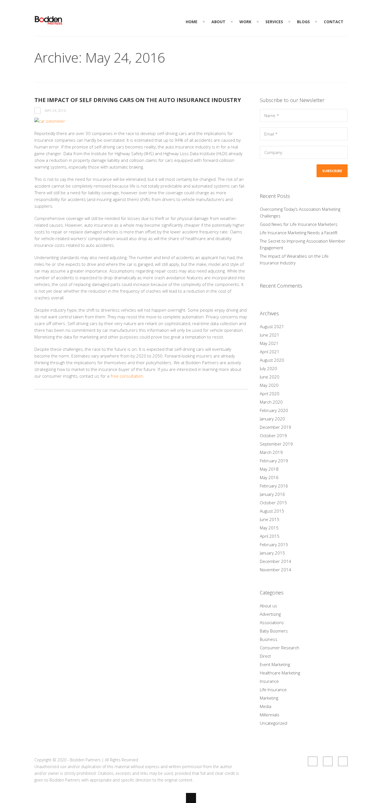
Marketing (269, 698)
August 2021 (272, 326)
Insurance (269, 681)
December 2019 (275, 427)
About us (268, 605)
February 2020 (274, 410)
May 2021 (269, 343)
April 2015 (269, 536)
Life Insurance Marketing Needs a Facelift (299, 232)
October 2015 (273, 502)
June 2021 (269, 335)
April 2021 (269, 351)
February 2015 (274, 544)
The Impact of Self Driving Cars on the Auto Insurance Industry (137, 100)
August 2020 (272, 360)
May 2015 (269, 527)
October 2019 (273, 435)
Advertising (270, 614)
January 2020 (272, 418)
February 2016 (274, 486)
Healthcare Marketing (280, 673)
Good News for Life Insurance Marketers (299, 224)
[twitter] (343, 761)
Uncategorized (273, 723)
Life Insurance (273, 689)
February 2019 (274, 460)
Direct (265, 656)
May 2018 (269, 469)
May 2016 (269, 477)
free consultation (126, 376)
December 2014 (275, 561)
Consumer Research (279, 647)
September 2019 (276, 444)
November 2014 (275, 569)
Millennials (269, 714)
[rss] (312, 761)
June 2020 (269, 377)
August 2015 (272, 511)
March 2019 (271, 452)
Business (268, 639)
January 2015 (272, 553)
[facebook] (328, 761)
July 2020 (268, 368)
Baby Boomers (274, 631)
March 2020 (271, 402)
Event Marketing (275, 664)
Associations (272, 622)
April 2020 (269, 393)
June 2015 (269, 519)
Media (265, 706)
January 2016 (272, 494)
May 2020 (269, 385)
